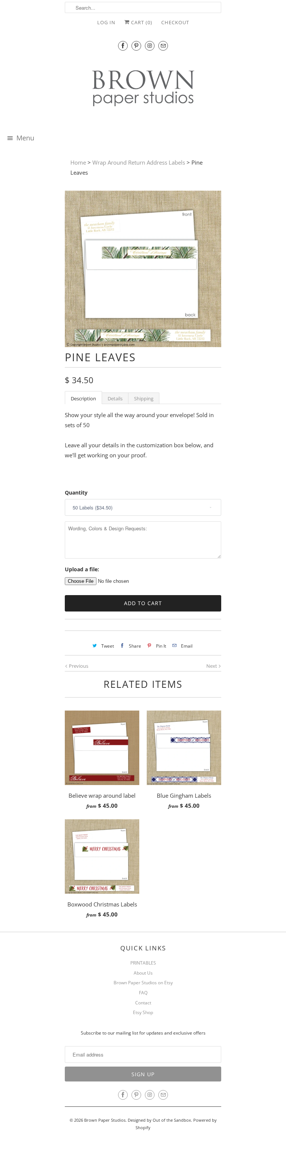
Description (83, 398)
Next (212, 666)
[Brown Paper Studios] (143, 90)
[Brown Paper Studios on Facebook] (123, 45)
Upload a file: (82, 569)
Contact (143, 1003)
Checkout (175, 22)
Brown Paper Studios (104, 1120)
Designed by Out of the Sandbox (159, 1120)
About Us (143, 973)
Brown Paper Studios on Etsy (143, 982)
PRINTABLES (143, 963)
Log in (106, 22)
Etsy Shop (143, 1012)
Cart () (141, 22)
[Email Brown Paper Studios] (163, 45)
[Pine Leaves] (143, 345)
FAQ (143, 992)
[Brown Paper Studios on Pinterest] (136, 45)
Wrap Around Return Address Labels (138, 162)
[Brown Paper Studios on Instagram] (150, 45)
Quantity (76, 492)
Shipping (143, 398)
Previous (78, 666)
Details (115, 398)
